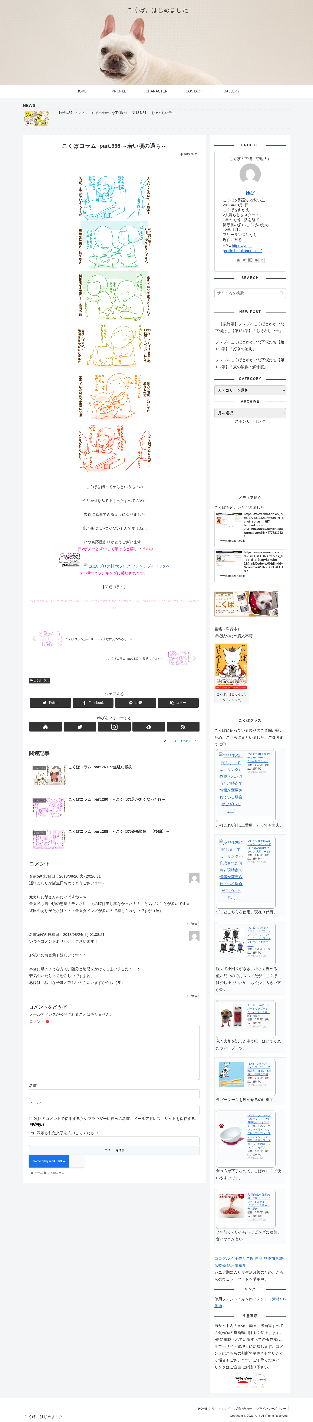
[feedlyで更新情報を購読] (148, 727)
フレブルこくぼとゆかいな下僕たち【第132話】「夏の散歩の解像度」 (249, 363)
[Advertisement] (250, 454)
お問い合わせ (243, 1408)
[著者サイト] (45, 727)
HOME (202, 1408)
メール (35, 1102)
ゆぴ (250, 192)
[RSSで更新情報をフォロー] (183, 727)
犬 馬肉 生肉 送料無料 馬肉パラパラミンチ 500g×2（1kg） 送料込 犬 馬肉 (258, 1201)
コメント (39, 1021)
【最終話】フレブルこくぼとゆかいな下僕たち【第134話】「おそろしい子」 (249, 327)
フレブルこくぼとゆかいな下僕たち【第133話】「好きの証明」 (249, 345)
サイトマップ (221, 1408)
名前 (33, 1086)
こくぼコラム (41, 680)
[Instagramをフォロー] (114, 727)
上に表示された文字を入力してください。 (65, 1133)
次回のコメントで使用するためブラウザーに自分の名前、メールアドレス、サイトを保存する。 (116, 1119)
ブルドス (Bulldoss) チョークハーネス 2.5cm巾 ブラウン (258, 758)
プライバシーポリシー (271, 1408)
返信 (193, 924)
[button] (281, 293)
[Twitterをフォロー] (80, 727)
